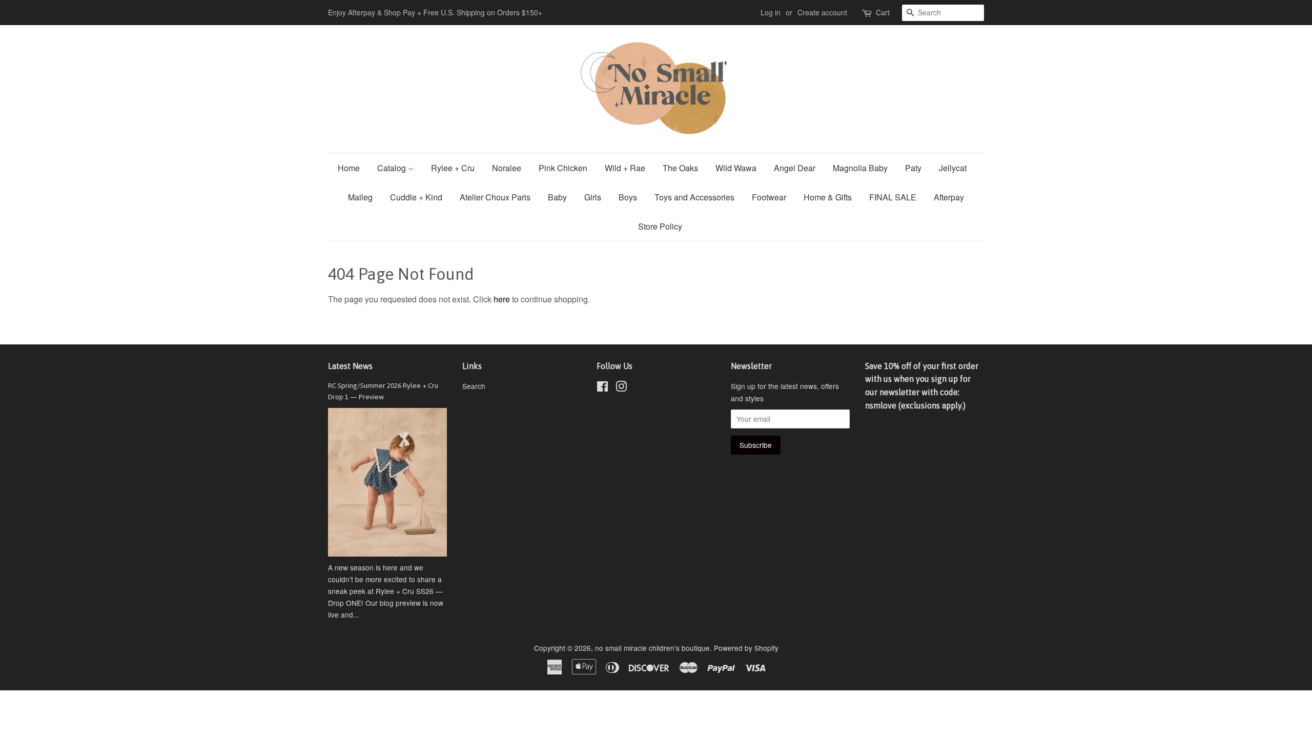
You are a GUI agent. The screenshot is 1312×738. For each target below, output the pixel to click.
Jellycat (953, 168)
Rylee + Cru (453, 168)
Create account (822, 12)
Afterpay (949, 197)
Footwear (769, 197)
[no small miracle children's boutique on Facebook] (602, 388)
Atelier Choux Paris (495, 197)
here (502, 299)
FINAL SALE (892, 197)
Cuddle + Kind (416, 197)
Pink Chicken (563, 168)
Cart (883, 12)
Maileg (360, 197)
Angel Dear (794, 168)
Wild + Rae (625, 168)
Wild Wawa (735, 168)
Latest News (350, 366)
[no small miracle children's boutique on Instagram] (621, 388)
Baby (557, 197)
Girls (592, 197)
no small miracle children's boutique (652, 648)
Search (473, 386)
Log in (771, 12)
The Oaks (680, 168)
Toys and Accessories (694, 197)
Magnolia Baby (860, 168)
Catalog (392, 168)
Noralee (506, 168)
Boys (628, 197)
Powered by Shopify (746, 648)
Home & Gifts (828, 197)
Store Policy (660, 226)
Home (349, 168)
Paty (913, 168)
